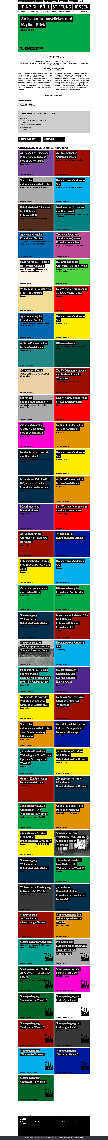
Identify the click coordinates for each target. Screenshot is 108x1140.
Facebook (31, 1)
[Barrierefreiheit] (82, 1)
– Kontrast (62, 1)
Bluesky (46, 1)
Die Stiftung (21, 11)
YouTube (54, 1)
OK (81, 1137)
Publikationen (45, 11)
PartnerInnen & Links (64, 11)
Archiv (75, 11)
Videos (54, 11)
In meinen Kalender (27, 139)
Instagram (39, 1)
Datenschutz (83, 11)
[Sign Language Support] (80, 1)
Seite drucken (49, 139)
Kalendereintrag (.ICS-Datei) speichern (30, 124)
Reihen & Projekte (33, 11)
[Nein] (106, 1138)
